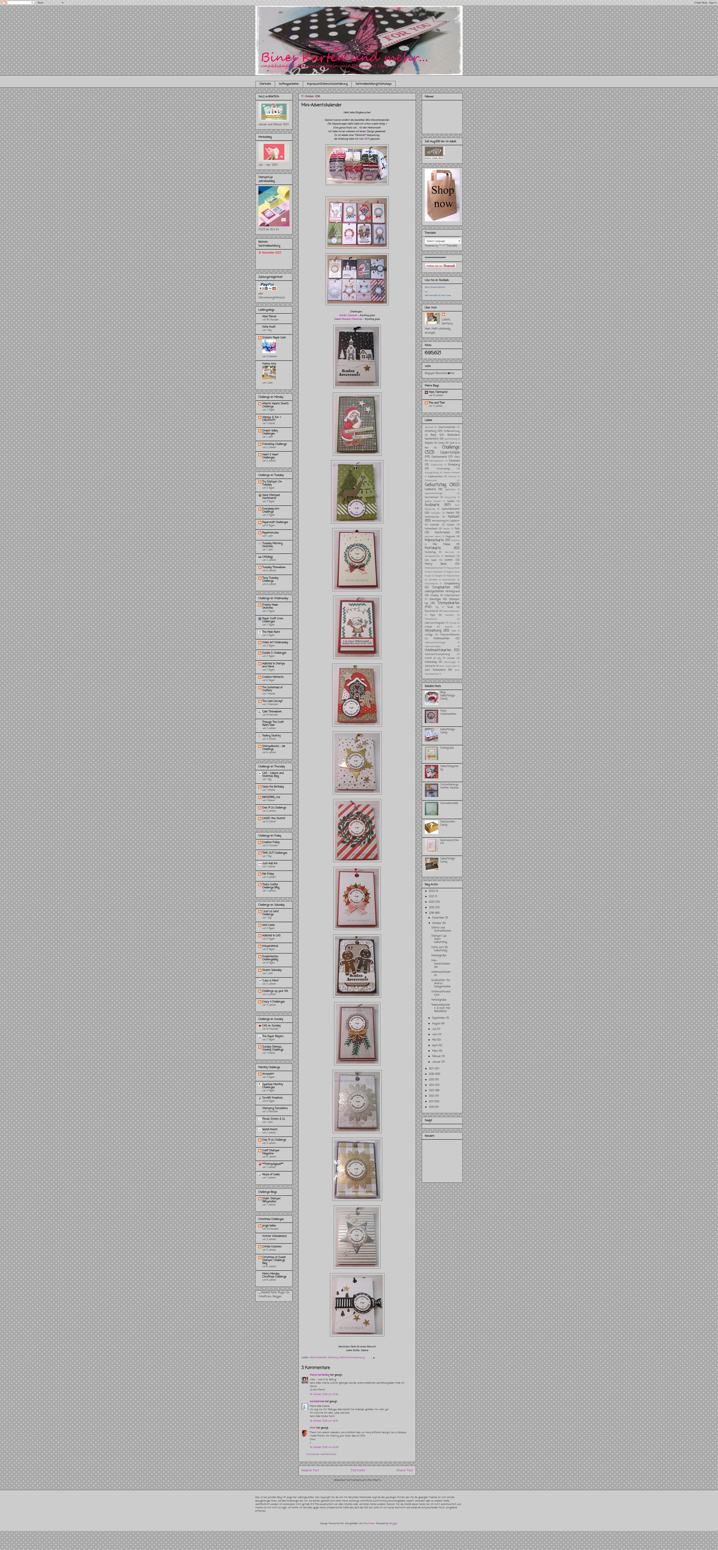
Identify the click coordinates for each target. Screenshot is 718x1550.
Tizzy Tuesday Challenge (270, 579)
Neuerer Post (310, 1470)
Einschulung (443, 468)
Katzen (450, 525)
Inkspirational (270, 946)
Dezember (438, 918)
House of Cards (271, 1175)
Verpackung (433, 630)
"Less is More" (270, 981)
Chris (313, 1428)
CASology (267, 557)
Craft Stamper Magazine (271, 1152)
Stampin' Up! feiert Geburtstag (439, 939)
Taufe (450, 607)
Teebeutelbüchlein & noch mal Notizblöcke (440, 1008)
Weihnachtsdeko (433, 646)
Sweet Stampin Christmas (348, 319)
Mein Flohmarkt (438, 392)
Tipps (432, 615)
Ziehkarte (430, 666)
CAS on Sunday (271, 1026)
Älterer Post (404, 1470)
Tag (436, 607)
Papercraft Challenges (275, 522)
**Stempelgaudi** (272, 1164)
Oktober (437, 923)
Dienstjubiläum (436, 460)
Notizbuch (450, 556)
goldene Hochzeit (433, 501)
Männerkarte (434, 540)
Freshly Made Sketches (270, 606)
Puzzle (428, 575)
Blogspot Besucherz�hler (440, 373)
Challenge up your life (275, 991)
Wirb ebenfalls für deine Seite (438, 295)
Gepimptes (450, 489)
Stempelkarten (449, 603)
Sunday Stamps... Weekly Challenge (272, 1048)
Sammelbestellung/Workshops (374, 84)
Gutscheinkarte (451, 509)
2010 (432, 1107)
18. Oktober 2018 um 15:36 (324, 1394)
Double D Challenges (274, 653)
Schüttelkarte (431, 583)
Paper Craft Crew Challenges (272, 620)
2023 (432, 891)
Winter (451, 658)
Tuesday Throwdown (274, 567)
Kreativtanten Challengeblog (270, 958)
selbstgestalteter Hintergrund (442, 591)
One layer (431, 560)
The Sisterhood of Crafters (272, 689)
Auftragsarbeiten (289, 84)
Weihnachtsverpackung (351, 1357)
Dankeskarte (439, 457)
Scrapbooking (452, 584)
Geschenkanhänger (434, 493)
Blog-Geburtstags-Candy (448, 696)
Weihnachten (441, 639)
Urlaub (428, 627)
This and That (437, 403)
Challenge (451, 447)
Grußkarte (432, 505)
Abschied (429, 427)
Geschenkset (431, 497)
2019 (432, 908)
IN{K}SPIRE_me (271, 797)
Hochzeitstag (438, 521)
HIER (366, 138)
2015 (432, 1080)
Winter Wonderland (274, 1236)
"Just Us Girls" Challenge (270, 913)
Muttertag (430, 552)
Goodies (451, 501)
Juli (434, 1029)
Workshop (431, 662)
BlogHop (429, 443)
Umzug (452, 623)
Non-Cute (449, 552)
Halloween (436, 513)
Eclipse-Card (436, 464)
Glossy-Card (450, 497)
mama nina (269, 364)
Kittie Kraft (268, 327)
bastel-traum (269, 1129)
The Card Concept (272, 701)
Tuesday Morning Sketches (272, 545)
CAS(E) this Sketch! (273, 818)
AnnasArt (268, 1074)
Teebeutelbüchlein (451, 611)
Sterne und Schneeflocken (441, 929)
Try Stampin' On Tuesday (272, 483)
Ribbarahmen (453, 575)
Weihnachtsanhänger (435, 642)
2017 (432, 1069)
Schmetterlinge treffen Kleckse (449, 786)
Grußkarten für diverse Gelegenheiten (441, 983)
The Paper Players (272, 1036)
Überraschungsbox (435, 623)
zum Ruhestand (435, 670)
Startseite (265, 84)
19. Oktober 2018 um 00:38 (324, 1447)
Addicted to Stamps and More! (273, 665)
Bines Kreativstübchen (435, 287)
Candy (441, 443)
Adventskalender (318, 1357)
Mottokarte (433, 548)
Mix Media (441, 544)
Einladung (454, 465)
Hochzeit (454, 516)
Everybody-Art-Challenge (271, 510)
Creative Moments (273, 677)
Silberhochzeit (452, 595)
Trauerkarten (431, 619)
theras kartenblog (319, 1375)
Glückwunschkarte (449, 841)
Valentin (449, 626)
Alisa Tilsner (269, 317)
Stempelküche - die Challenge (273, 747)
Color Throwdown (272, 712)
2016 (432, 1074)
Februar (437, 1056)
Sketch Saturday (272, 970)
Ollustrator (369, 1523)
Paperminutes (270, 533)
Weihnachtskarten (438, 650)
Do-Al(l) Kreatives (272, 1098)
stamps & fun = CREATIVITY (271, 418)
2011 (431, 1102)
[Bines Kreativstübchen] (426, 291)
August (436, 1024)
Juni (435, 1035)
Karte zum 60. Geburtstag (439, 949)
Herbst (450, 513)
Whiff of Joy (433, 658)
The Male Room (271, 632)
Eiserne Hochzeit (451, 472)
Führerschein (431, 480)
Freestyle (452, 476)
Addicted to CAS (271, 936)
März (435, 1051)
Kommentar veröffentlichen (321, 1454)
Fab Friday (268, 874)
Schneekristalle (449, 803)
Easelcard (454, 461)
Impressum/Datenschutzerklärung (327, 84)
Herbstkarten (432, 517)
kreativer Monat (433, 536)
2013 (432, 1091)
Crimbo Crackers (348, 315)
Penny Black (436, 564)
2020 (432, 902)
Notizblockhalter (432, 556)
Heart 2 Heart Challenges (270, 456)
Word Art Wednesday (275, 643)
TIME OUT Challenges (274, 853)
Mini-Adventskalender (440, 964)
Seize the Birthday (273, 787)
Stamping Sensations (275, 1108)
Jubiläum (455, 521)
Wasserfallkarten (450, 634)
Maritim (456, 540)
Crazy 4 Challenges (273, 1002)
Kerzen (447, 528)
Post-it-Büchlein (435, 571)
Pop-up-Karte (453, 568)
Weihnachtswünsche (441, 993)
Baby (433, 435)
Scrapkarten (441, 587)
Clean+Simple (450, 452)
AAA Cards (268, 925)
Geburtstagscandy (449, 767)
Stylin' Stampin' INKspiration (271, 1200)
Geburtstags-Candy (448, 731)
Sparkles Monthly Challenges (272, 1085)
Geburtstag (435, 485)
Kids (457, 529)
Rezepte (438, 575)
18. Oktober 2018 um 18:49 (324, 1421)
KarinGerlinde (317, 1401)
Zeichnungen (450, 662)
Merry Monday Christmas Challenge (274, 1275)
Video (453, 630)
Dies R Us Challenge (274, 808)
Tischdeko (449, 615)
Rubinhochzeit (449, 579)
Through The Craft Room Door (273, 723)
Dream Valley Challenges (270, 432)
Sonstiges (435, 599)
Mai (434, 1040)
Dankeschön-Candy (448, 823)
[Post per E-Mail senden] (372, 1357)
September (439, 1018)
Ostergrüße (447, 748)
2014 (432, 1085)
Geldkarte (430, 489)
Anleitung (333, 1357)
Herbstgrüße (438, 956)
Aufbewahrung (452, 431)
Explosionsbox (435, 476)
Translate (452, 246)
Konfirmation (442, 533)
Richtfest (433, 579)
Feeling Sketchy (271, 736)
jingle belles (269, 1226)
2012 (432, 1096)
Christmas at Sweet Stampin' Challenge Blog (274, 1260)
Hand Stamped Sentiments (271, 496)
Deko (457, 457)
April (435, 1046)
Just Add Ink (269, 863)
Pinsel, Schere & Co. (273, 1119)
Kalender (434, 525)
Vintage (429, 634)
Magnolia (450, 536)
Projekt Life (451, 571)
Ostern (449, 560)
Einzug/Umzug (431, 472)
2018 (432, 913)
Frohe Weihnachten (448, 712)
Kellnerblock (431, 528)
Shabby (434, 595)
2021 (432, 897)
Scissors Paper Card (274, 338)
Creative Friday (271, 842)
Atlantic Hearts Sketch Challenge (275, 405)
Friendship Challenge (274, 444)
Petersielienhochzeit (434, 568)
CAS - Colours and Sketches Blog (273, 774)
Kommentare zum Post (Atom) (363, 1480)
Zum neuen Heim (448, 666)
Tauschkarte (431, 611)
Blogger (393, 1523)
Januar (436, 1062)
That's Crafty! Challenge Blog (270, 886)
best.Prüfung (451, 439)
